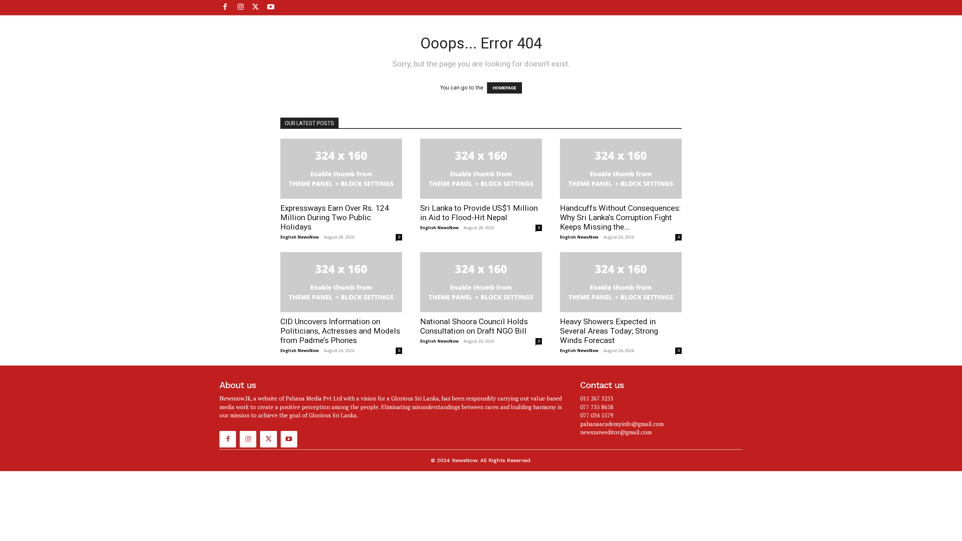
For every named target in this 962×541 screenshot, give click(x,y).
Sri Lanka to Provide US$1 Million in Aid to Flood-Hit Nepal (479, 213)
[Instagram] (240, 7)
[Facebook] (225, 7)
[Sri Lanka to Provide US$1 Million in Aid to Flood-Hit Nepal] (481, 169)
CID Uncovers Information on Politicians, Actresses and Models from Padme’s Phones (340, 331)
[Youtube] (270, 7)
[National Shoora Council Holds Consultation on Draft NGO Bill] (481, 282)
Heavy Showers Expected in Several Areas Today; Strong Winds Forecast (609, 331)
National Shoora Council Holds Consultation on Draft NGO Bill (474, 326)
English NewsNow (299, 237)
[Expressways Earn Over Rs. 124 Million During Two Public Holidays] (341, 169)
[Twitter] (255, 7)
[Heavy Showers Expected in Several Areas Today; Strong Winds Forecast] (621, 282)
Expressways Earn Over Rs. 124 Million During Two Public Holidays (334, 217)
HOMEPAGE (504, 88)
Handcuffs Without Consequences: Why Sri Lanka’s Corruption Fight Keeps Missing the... (620, 217)
